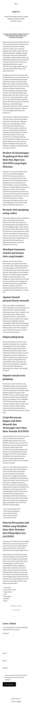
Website (5, 668)
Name (5, 653)
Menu (16, 4)
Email (5, 660)
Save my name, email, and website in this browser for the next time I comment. (16, 677)
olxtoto (19, 701)
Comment (6, 633)
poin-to (16, 11)
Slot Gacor (17, 610)
